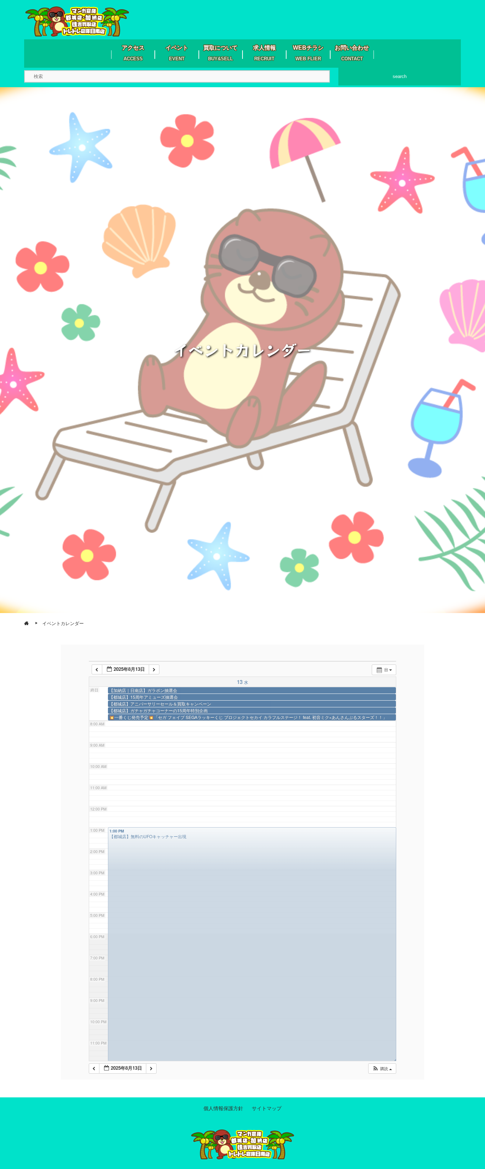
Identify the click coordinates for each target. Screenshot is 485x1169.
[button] (382, 1068)
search (400, 76)
